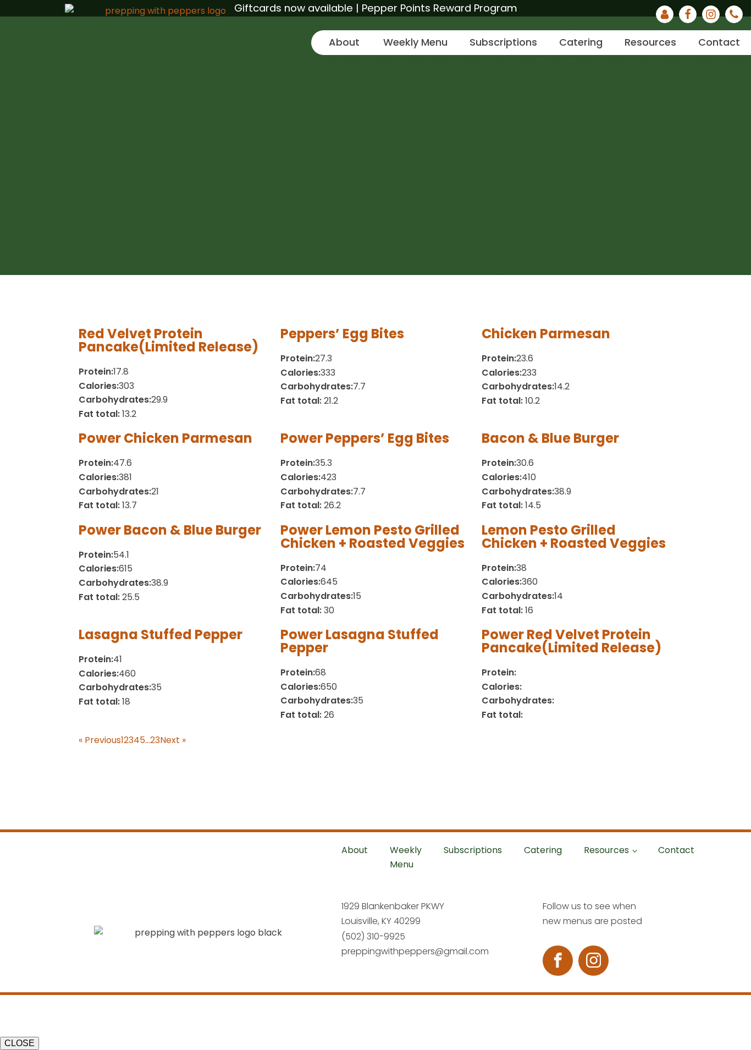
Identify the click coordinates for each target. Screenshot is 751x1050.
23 (155, 740)
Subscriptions (503, 42)
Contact (719, 42)
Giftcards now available (293, 8)
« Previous (100, 740)
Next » (173, 740)
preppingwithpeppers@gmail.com (415, 951)
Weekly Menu (415, 42)
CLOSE (19, 1043)
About (344, 42)
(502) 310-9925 (373, 936)
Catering (581, 42)
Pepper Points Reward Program (439, 8)
